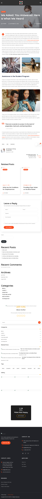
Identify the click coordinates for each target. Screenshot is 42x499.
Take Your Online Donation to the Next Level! (11, 252)
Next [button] (37, 65)
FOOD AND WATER (6, 294)
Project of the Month (5, 486)
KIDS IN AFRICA (5, 296)
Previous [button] (5, 65)
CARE (7, 144)
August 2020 (3, 279)
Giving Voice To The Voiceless (8, 254)
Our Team (24, 464)
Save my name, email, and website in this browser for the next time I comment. (20, 223)
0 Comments (38, 23)
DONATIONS (12, 144)
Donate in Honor (4, 484)
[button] (40, 3)
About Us (24, 462)
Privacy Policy (10, 494)
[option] (11, 65)
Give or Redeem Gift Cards (6, 482)
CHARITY (4, 290)
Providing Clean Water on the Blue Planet (10, 258)
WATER (39, 368)
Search (2, 234)
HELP (34, 368)
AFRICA (3, 144)
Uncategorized (5, 298)
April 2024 (3, 275)
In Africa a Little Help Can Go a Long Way (10, 256)
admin (5, 23)
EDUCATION (30, 368)
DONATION (3, 11)
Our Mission (24, 466)
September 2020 (4, 277)
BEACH (3, 288)
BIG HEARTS (8, 368)
